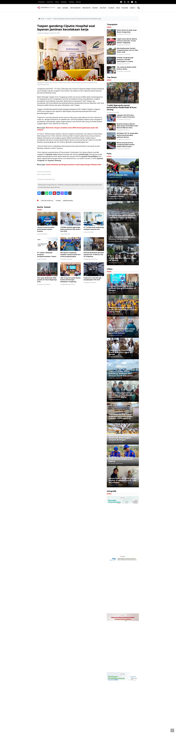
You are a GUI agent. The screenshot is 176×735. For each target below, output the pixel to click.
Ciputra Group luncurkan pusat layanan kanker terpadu (45, 229)
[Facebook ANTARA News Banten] (121, 2)
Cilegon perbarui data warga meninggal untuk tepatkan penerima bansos (122, 331)
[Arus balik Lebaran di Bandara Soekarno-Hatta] (123, 190)
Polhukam (125, 8)
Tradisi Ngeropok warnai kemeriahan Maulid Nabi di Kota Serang (121, 107)
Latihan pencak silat (118, 175)
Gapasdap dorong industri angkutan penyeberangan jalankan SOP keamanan (121, 416)
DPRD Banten (86, 8)
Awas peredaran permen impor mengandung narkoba (122, 666)
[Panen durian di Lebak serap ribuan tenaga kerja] (111, 33)
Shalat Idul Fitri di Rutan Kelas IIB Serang (122, 259)
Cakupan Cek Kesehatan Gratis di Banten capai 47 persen (120, 352)
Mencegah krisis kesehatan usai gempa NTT (121, 549)
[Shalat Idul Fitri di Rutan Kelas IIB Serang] (123, 254)
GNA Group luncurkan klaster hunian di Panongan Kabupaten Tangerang (70, 280)
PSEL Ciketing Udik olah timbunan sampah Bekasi (120, 607)
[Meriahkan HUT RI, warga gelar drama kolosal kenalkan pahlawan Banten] (111, 136)
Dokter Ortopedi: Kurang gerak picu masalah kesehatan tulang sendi (123, 309)
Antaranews (41, 2)
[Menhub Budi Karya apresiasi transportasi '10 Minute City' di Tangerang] (94, 244)
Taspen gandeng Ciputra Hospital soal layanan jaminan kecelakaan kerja (77, 18)
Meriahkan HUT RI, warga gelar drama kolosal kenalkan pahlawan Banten (127, 135)
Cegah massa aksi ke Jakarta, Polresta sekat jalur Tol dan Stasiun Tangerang (127, 41)
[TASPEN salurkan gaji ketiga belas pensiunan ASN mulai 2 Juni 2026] (70, 218)
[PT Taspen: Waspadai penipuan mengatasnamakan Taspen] (47, 244)
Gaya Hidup (103, 8)
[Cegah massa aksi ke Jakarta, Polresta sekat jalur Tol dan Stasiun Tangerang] (111, 41)
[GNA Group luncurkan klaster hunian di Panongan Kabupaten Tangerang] (70, 269)
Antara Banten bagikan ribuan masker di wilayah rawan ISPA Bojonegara (122, 480)
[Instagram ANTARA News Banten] (128, 2)
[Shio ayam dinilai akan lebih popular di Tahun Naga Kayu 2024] (47, 269)
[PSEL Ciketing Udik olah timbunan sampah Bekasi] (123, 584)
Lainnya (132, 8)
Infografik (111, 491)
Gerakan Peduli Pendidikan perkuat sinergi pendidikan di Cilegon (122, 288)
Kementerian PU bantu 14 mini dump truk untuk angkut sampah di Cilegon (123, 438)
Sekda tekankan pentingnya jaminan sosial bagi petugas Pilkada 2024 (73, 164)
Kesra (118, 8)
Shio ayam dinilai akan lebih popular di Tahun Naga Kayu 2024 (47, 280)
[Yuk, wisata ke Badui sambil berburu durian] (111, 70)
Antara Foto (50, 2)
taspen (58, 200)
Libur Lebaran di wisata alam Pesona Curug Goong (122, 238)
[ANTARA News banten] (46, 8)
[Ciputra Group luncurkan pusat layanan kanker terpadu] (47, 218)
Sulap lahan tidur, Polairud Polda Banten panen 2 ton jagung (121, 459)
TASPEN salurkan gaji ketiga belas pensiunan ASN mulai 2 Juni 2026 (70, 229)
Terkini (57, 2)
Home (59, 8)
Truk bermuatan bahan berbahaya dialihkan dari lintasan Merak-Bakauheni (121, 373)
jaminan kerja (68, 200)
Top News (71, 2)
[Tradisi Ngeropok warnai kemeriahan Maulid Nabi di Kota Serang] (123, 93)
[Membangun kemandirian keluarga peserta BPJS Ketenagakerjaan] (123, 701)
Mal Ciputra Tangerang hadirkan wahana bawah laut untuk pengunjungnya (70, 254)
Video (109, 269)
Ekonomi (95, 8)
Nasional (65, 8)
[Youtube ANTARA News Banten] (132, 2)
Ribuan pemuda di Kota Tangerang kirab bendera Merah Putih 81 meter (125, 144)
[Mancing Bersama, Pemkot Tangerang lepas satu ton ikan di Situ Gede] (111, 51)
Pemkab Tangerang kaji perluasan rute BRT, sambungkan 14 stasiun (125, 59)
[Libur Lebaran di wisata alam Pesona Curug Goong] (123, 233)
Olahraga (111, 8)
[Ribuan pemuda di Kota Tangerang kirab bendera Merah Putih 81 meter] (111, 145)
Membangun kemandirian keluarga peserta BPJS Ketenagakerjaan (120, 724)
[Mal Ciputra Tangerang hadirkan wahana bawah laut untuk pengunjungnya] (70, 244)
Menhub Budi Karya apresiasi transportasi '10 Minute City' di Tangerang (94, 254)
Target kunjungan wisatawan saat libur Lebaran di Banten (122, 216)
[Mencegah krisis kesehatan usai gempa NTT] (123, 525)
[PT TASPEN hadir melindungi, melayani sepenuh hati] (94, 218)
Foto (109, 153)
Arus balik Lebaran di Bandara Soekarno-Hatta (122, 195)
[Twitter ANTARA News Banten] (125, 2)
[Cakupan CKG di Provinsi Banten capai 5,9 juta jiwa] (111, 118)
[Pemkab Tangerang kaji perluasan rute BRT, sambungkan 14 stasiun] (111, 60)
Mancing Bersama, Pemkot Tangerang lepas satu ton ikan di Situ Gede (127, 50)
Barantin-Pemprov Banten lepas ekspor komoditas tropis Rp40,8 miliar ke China (127, 126)
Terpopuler (64, 2)
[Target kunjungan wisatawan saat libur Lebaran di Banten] (123, 211)
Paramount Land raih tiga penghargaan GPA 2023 (92, 279)
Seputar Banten (75, 8)
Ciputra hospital (47, 200)
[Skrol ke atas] (172, 730)
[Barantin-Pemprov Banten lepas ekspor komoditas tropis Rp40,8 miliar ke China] (111, 126)
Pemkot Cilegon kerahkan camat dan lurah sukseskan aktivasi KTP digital (121, 395)
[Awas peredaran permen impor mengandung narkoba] (123, 642)
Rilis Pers (78, 2)
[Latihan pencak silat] (123, 169)
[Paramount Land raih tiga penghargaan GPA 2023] (94, 269)
